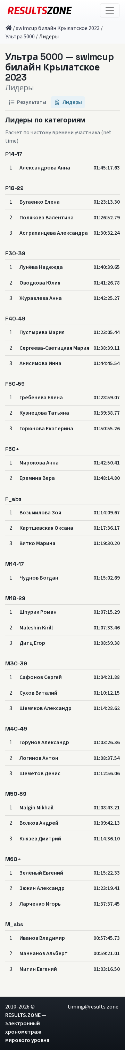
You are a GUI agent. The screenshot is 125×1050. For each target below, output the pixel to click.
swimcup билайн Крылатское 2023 (58, 28)
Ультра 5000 (20, 36)
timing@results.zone (93, 1007)
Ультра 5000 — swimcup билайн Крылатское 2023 (59, 67)
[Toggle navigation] (109, 10)
